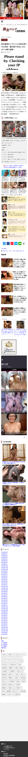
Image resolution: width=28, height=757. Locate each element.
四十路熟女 (4, 248)
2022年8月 (4, 634)
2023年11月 (4, 608)
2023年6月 (4, 617)
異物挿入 (4, 687)
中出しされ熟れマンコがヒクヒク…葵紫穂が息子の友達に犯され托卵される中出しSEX (13, 524)
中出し (7, 250)
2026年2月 (4, 562)
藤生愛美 (9, 691)
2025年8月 (4, 573)
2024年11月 (4, 588)
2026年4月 (4, 559)
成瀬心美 (4, 674)
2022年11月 (4, 629)
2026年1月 (4, 564)
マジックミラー (13, 661)
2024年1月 (4, 605)
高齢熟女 (3, 648)
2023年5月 (4, 619)
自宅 (3, 691)
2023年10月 (4, 610)
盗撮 (17, 250)
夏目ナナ (22, 667)
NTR (10, 250)
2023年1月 (4, 626)
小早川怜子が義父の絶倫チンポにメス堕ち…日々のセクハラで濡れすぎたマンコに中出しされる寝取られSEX (19, 263)
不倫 (4, 250)
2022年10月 (4, 631)
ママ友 (21, 661)
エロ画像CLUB (8, 746)
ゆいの (18, 654)
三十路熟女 (4, 642)
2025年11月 (4, 567)
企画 (20, 664)
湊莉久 (18, 681)
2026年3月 (4, 561)
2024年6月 (4, 596)
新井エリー (11, 674)
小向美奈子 (4, 671)
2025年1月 (4, 584)
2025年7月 (4, 574)
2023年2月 (4, 624)
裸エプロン (16, 691)
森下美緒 (23, 677)
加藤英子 (11, 667)
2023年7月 (4, 615)
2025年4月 (4, 579)
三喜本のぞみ (13, 664)
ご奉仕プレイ (11, 654)
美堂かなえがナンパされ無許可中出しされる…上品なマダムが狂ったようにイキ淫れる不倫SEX (13, 545)
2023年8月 (4, 614)
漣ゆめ (23, 681)
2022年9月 (4, 632)
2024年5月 (4, 598)
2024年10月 (4, 590)
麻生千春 (17, 694)
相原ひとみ (11, 687)
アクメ (23, 654)
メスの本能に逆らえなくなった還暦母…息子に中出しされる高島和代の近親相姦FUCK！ (13, 504)
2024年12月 (4, 586)
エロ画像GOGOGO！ (9, 748)
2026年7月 (4, 554)
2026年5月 (4, 557)
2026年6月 (4, 555)
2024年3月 (4, 602)
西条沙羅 (23, 691)
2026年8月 (4, 552)
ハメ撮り (14, 250)
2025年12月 (4, 566)
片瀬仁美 (4, 684)
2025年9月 (4, 571)
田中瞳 (18, 684)
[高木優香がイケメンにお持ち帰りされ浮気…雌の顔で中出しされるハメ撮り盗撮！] (16, 243)
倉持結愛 (4, 667)
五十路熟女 (4, 646)
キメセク (4, 657)
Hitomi (3, 654)
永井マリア (4, 681)
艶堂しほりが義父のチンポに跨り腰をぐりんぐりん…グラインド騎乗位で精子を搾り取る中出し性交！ (20, 275)
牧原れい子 (11, 684)
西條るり (4, 694)
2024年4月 (4, 600)
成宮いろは (20, 671)
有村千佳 (4, 677)
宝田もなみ (21, 250)
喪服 (16, 667)
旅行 (17, 674)
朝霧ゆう (11, 677)
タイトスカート (18, 657)
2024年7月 (4, 595)
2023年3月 (4, 622)
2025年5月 (4, 578)
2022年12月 (4, 627)
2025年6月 (4, 576)
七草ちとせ (4, 664)
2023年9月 (4, 612)
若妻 (2, 641)
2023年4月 (4, 620)
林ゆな (17, 677)
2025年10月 (4, 569)
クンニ (10, 657)
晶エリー (23, 674)
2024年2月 (4, 603)
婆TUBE (6, 753)
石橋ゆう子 (19, 687)
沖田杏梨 (12, 681)
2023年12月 (4, 607)
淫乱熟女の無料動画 (9, 755)
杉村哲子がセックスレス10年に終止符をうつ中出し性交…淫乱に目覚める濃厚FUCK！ (13, 462)
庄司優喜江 (12, 671)
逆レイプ (11, 694)
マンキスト (7, 749)
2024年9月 (4, 591)
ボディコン (4, 661)
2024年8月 (4, 593)
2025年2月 (4, 583)
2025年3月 (4, 581)
